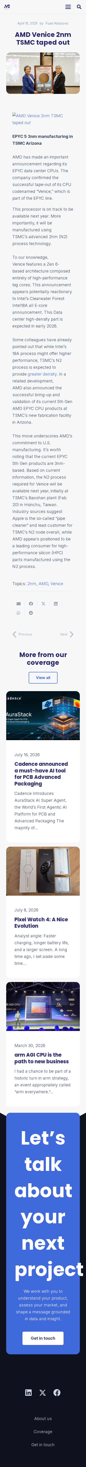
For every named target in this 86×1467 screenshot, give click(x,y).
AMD (43, 583)
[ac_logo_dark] (7, 7)
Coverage (43, 1431)
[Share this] (31, 604)
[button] (68, 7)
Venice (56, 583)
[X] (42, 1393)
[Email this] (18, 604)
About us (43, 1418)
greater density (42, 374)
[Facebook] (57, 1392)
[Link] (43, 767)
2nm (31, 583)
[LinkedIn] (28, 1392)
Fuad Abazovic (57, 23)
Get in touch (43, 1444)
